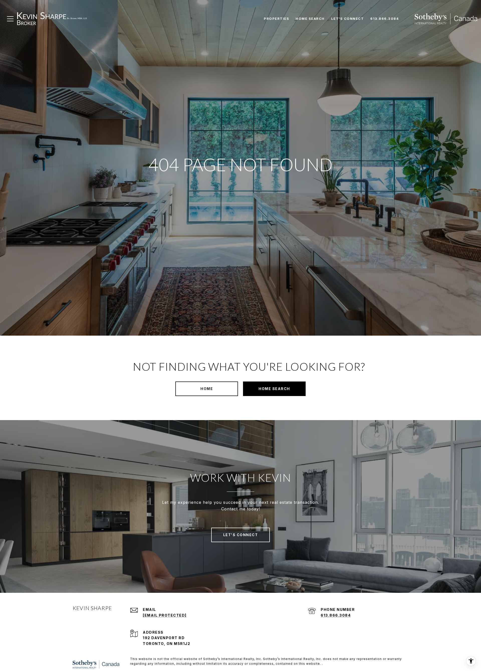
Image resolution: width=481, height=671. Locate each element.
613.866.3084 (336, 615)
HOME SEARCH (274, 389)
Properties (276, 19)
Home (206, 389)
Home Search (310, 19)
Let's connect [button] (240, 535)
